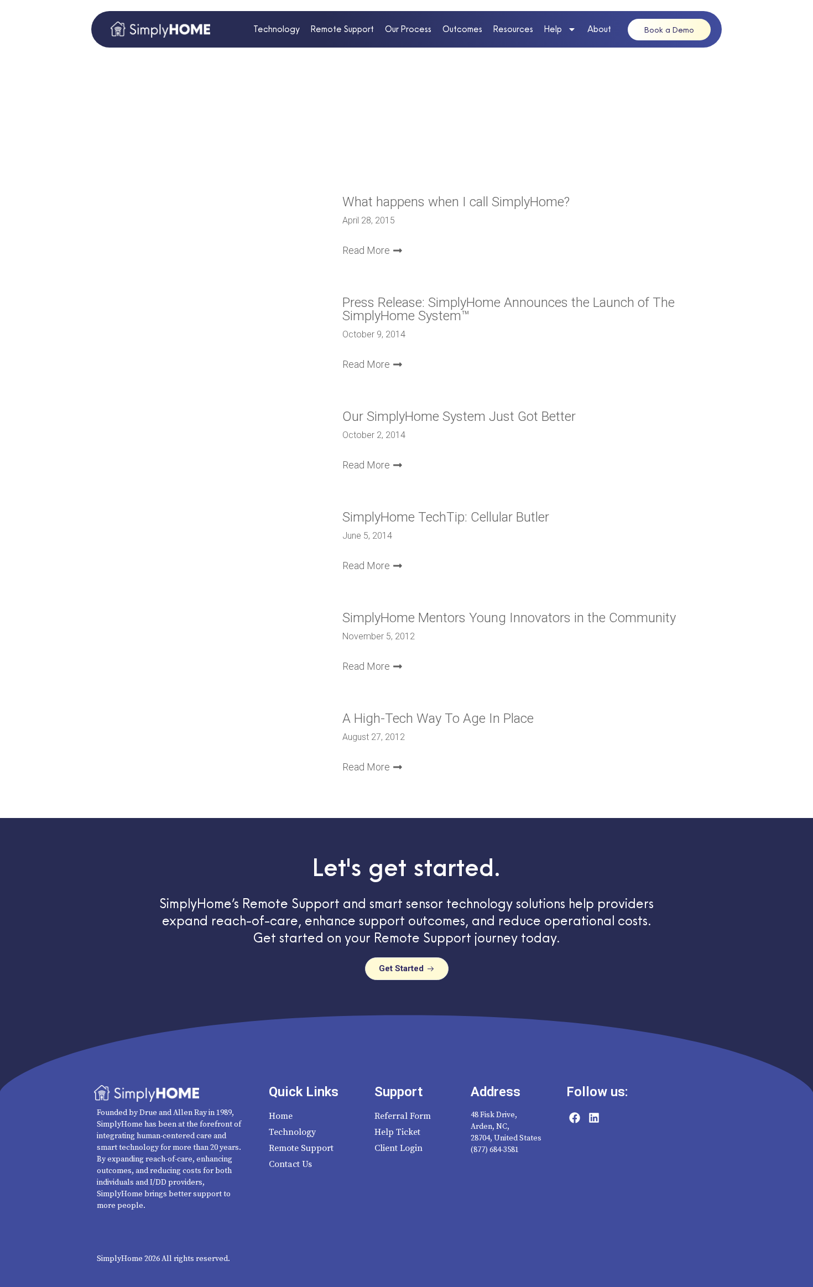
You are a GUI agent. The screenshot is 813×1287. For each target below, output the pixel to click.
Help (553, 29)
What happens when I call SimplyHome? (456, 202)
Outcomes (462, 29)
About (599, 29)
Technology (276, 29)
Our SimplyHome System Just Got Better (459, 416)
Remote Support (342, 29)
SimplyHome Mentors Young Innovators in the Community (509, 618)
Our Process (408, 29)
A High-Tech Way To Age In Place (438, 718)
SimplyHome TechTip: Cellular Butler (445, 517)
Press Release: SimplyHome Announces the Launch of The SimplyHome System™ (508, 309)
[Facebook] (574, 1117)
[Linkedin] (594, 1117)
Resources (513, 29)
